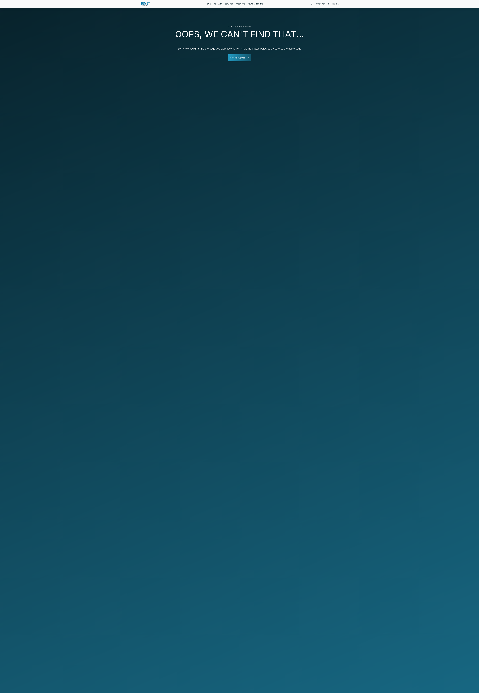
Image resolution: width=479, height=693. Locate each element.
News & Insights (255, 4)
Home (208, 4)
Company (218, 4)
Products (240, 4)
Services (229, 4)
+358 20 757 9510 (321, 4)
